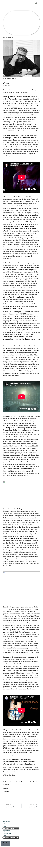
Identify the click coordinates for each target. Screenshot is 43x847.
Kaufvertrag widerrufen (11, 828)
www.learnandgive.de (10, 755)
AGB (4, 826)
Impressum (6, 821)
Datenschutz (6, 824)
